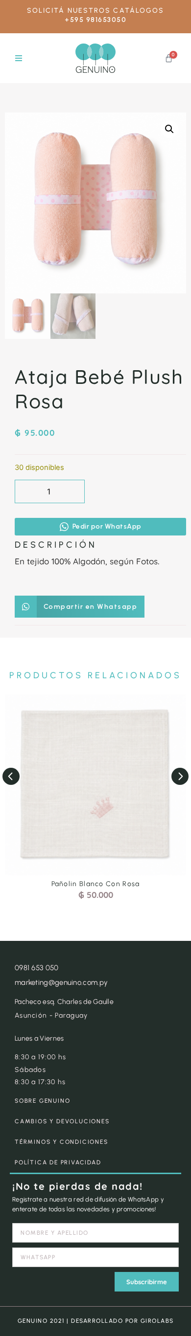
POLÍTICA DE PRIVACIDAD (58, 1162)
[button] (18, 58)
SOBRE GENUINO (42, 1100)
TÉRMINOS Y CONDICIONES (61, 1141)
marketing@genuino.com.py (61, 982)
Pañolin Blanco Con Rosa (95, 884)
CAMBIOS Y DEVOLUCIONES (62, 1121)
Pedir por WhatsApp (107, 526)
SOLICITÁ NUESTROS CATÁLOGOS (96, 10)
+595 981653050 (95, 20)
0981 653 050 (37, 967)
